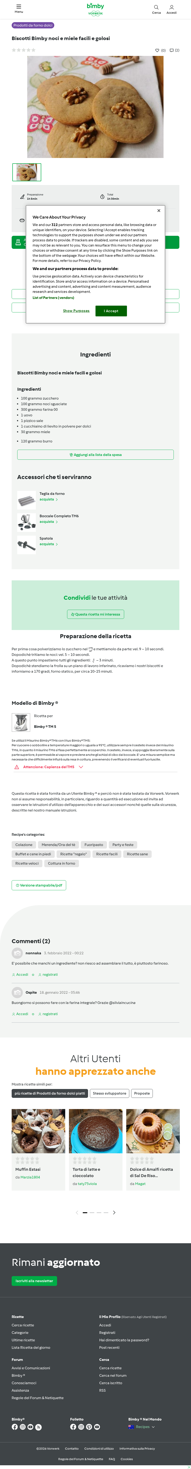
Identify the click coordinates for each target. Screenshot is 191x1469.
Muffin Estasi (28, 1169)
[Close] (159, 210)
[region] (95, 264)
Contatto (72, 1449)
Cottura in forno (61, 863)
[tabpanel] (95, 1163)
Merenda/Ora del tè (58, 844)
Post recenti (109, 1347)
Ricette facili (107, 854)
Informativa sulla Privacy (137, 1449)
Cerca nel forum (112, 1375)
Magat (140, 1183)
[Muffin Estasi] (38, 1131)
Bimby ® (18, 1375)
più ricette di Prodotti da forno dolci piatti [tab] (50, 1093)
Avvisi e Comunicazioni (31, 1368)
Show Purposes (76, 310)
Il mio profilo (133, 1317)
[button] (18, 9)
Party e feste (123, 844)
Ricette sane (137, 854)
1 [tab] (85, 1212)
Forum (17, 1359)
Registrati (107, 1332)
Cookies (127, 1459)
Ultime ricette (23, 1340)
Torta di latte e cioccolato (86, 1172)
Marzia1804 (30, 1177)
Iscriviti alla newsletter (34, 1281)
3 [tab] (99, 1212)
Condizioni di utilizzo (99, 1449)
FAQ (112, 1459)
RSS (102, 1390)
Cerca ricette (23, 1325)
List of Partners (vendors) (53, 297)
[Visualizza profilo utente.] (17, 953)
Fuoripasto (94, 844)
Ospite (31, 992)
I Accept (111, 311)
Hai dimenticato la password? (124, 1340)
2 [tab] (92, 1212)
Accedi (105, 1325)
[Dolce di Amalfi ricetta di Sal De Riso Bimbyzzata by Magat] (153, 1131)
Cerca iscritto (110, 1383)
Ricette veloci (27, 863)
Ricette (18, 1317)
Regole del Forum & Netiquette (38, 1398)
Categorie (20, 1332)
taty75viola (87, 1183)
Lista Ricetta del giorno (31, 1347)
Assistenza (20, 1390)
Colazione (23, 844)
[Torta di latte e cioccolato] (96, 1131)
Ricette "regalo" (73, 854)
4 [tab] (106, 1212)
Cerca (104, 1359)
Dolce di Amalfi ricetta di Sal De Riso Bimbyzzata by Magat (151, 1173)
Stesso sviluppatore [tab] (109, 1093)
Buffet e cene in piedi (33, 854)
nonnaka (33, 953)
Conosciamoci (24, 1383)
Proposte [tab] (142, 1093)
